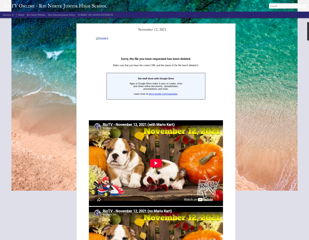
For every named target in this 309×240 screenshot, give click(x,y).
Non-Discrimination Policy (61, 14)
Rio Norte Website (36, 14)
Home (21, 14)
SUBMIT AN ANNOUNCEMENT (95, 14)
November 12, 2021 (152, 29)
